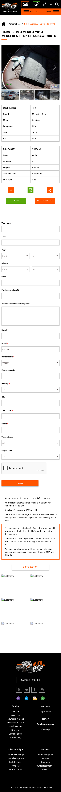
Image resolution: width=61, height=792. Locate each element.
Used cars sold (15, 726)
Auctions (45, 706)
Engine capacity (8, 370)
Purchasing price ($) (10, 290)
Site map (45, 729)
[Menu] (26, 11)
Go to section (30, 567)
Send (20, 483)
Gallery (45, 769)
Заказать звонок (30, 680)
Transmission (7, 437)
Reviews (45, 758)
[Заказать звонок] (36, 4)
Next (54, 67)
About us (45, 749)
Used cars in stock (15, 722)
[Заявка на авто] (25, 4)
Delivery (5, 383)
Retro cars (15, 766)
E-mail (4, 330)
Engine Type (6, 450)
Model (4, 424)
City (3, 397)
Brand (4, 343)
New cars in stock (16, 719)
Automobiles (14, 24)
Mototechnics (15, 762)
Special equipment (15, 758)
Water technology (16, 754)
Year (3, 250)
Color (3, 277)
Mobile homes (15, 769)
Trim (3, 236)
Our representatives (45, 766)
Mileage (4, 263)
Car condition (7, 357)
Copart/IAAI (45, 711)
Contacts (45, 762)
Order (16, 200)
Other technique (15, 749)
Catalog (15, 706)
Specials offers (15, 734)
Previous (6, 67)
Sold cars (15, 715)
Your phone (7, 410)
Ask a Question (45, 200)
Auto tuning (15, 737)
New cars (15, 730)
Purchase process (45, 724)
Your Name (7, 223)
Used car (16, 711)
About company (45, 754)
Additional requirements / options (15, 303)
